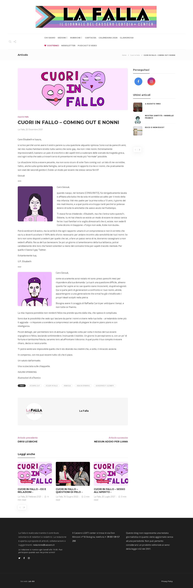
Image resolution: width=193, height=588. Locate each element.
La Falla (21, 129)
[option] (35, 482)
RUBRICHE (75, 38)
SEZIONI (62, 38)
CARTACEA (90, 38)
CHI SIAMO (49, 38)
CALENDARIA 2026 (108, 38)
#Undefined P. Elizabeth (105, 386)
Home (124, 55)
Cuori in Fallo (135, 55)
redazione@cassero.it (43, 544)
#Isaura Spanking (83, 386)
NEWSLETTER (68, 45)
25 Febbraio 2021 (33, 496)
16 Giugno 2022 (71, 496)
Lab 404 (31, 581)
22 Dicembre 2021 (34, 129)
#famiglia (67, 386)
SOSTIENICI (53, 45)
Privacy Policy (167, 581)
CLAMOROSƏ (126, 38)
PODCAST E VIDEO (87, 45)
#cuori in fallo (52, 386)
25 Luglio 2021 (108, 496)
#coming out (35, 386)
